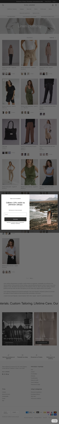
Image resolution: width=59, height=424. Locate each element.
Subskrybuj (15, 219)
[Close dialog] (56, 196)
